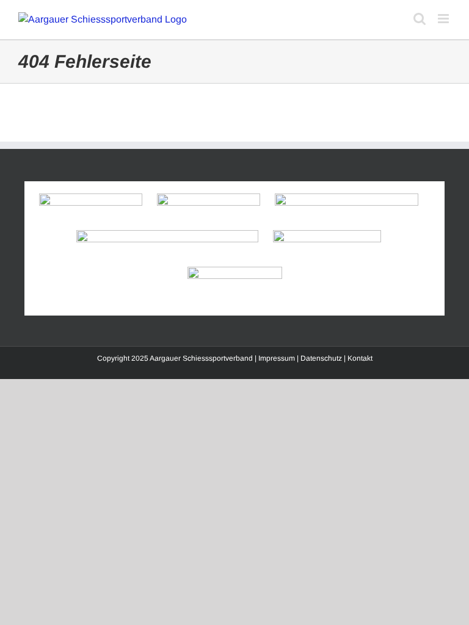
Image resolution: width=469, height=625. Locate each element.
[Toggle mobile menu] (444, 18)
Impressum (276, 358)
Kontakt (360, 358)
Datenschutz (321, 358)
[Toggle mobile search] (419, 18)
